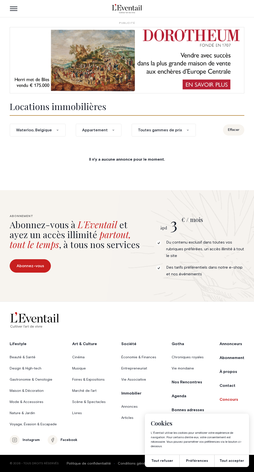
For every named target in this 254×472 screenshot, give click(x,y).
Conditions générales (135, 463)
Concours (229, 399)
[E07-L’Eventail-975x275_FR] (127, 60)
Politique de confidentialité (89, 463)
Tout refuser (162, 461)
